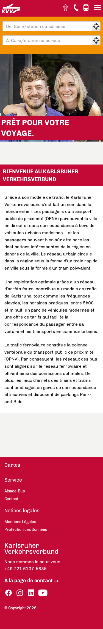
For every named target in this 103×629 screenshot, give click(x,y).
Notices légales (22, 511)
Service (13, 480)
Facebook (8, 592)
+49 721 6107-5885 (25, 568)
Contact (76, 7)
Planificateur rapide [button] (86, 8)
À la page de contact (28, 581)
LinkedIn (31, 592)
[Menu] (98, 8)
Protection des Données (25, 529)
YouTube (43, 592)
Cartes (12, 465)
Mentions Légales (20, 522)
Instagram (20, 592)
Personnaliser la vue (66, 7)
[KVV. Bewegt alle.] (11, 8)
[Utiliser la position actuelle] (96, 26)
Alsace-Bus (14, 491)
